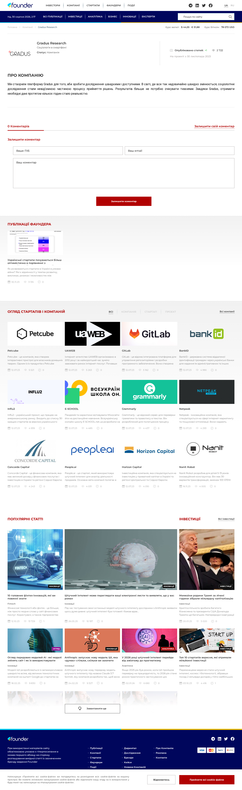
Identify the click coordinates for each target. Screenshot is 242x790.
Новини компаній (135, 767)
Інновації (129, 16)
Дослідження (132, 752)
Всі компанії (227, 311)
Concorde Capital (18, 466)
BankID (184, 350)
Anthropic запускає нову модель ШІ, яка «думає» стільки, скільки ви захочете (91, 659)
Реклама (161, 752)
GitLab (126, 350)
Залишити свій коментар (214, 126)
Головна (12, 27)
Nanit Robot (187, 466)
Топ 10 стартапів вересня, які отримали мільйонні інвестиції (205, 659)
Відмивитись (161, 779)
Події (131, 5)
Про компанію (165, 748)
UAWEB (70, 350)
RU (232, 5)
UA (226, 5)
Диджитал (130, 748)
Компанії (73, 5)
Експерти (148, 16)
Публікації (96, 748)
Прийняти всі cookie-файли (207, 779)
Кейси (128, 762)
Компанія (128, 311)
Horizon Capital (132, 466)
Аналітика (95, 16)
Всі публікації (52, 16)
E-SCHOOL (71, 408)
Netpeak (184, 408)
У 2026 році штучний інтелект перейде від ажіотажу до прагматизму (148, 659)
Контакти (161, 757)
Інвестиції (75, 16)
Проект (170, 311)
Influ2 (11, 408)
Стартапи (93, 5)
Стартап (151, 311)
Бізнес (112, 16)
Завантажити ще (96, 708)
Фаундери (114, 5)
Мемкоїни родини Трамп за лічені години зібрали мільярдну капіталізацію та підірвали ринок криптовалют (206, 598)
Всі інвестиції (226, 519)
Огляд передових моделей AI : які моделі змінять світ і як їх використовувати (35, 659)
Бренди (128, 757)
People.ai (70, 466)
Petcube (13, 350)
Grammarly (129, 408)
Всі (111, 311)
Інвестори (53, 5)
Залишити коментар (124, 201)
